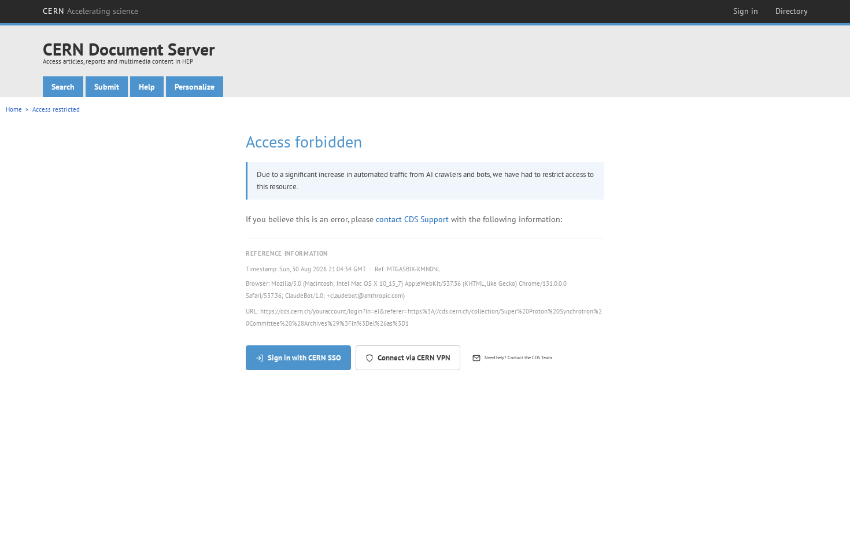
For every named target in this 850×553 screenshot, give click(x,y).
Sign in (745, 11)
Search (63, 87)
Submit (106, 87)
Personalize (195, 87)
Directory (791, 11)
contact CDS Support (412, 219)
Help (147, 87)
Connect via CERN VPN (414, 358)
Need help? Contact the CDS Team (518, 357)
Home (14, 109)
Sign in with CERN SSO (304, 358)
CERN (91, 11)
